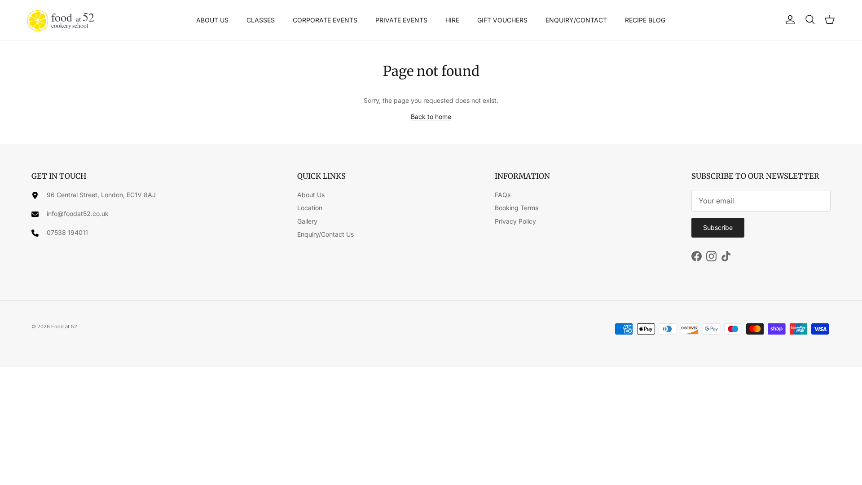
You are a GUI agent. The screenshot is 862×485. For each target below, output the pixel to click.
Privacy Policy (515, 221)
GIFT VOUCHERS (502, 20)
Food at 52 (64, 326)
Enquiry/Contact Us (325, 234)
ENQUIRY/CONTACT (576, 20)
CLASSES (260, 20)
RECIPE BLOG (645, 20)
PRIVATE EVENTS (401, 20)
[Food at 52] (60, 20)
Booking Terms (516, 208)
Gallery (307, 221)
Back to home (431, 116)
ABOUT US (212, 20)
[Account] (788, 19)
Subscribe (718, 227)
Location (309, 208)
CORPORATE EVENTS (325, 20)
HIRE (452, 20)
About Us (311, 194)
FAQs (502, 194)
